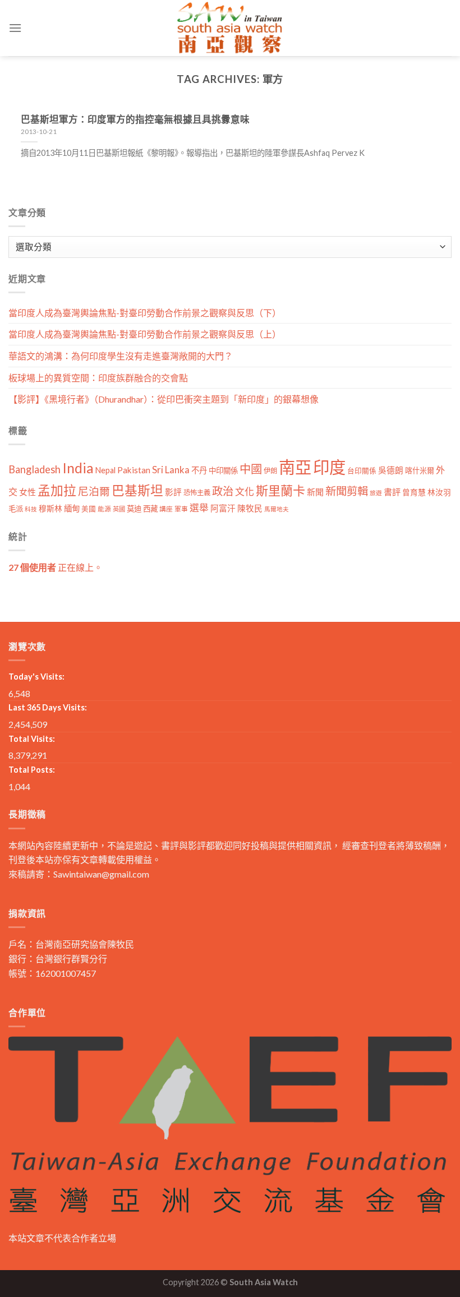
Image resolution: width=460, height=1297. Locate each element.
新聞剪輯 (346, 490)
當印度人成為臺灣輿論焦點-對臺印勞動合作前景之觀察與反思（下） (144, 312)
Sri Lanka (171, 470)
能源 (104, 509)
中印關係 (223, 470)
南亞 (295, 467)
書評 (392, 492)
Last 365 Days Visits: (47, 707)
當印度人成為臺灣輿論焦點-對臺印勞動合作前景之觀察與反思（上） (144, 334)
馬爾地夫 (276, 509)
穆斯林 (50, 508)
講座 (166, 509)
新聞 (315, 492)
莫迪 (134, 508)
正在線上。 (55, 567)
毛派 (15, 508)
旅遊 (376, 492)
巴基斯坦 (137, 490)
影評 (173, 492)
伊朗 (270, 471)
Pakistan (133, 470)
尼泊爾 (94, 491)
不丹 (199, 470)
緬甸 (72, 508)
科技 (31, 509)
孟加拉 (57, 490)
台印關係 (361, 471)
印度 (329, 467)
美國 (88, 509)
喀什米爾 (419, 470)
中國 (251, 469)
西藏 (150, 508)
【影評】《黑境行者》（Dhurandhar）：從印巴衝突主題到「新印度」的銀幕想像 (163, 399)
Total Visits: (31, 739)
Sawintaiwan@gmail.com (101, 874)
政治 (222, 490)
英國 (119, 509)
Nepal (105, 470)
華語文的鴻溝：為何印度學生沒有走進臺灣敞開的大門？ (120, 355)
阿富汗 (223, 508)
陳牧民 (250, 508)
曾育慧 (414, 492)
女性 (27, 492)
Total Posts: (31, 769)
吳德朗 (390, 470)
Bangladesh (34, 469)
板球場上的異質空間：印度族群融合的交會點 (98, 377)
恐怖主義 (196, 492)
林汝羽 (439, 492)
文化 (244, 491)
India (78, 468)
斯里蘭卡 (280, 490)
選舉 (199, 508)
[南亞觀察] (230, 27)
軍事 (181, 509)
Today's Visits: (36, 676)
